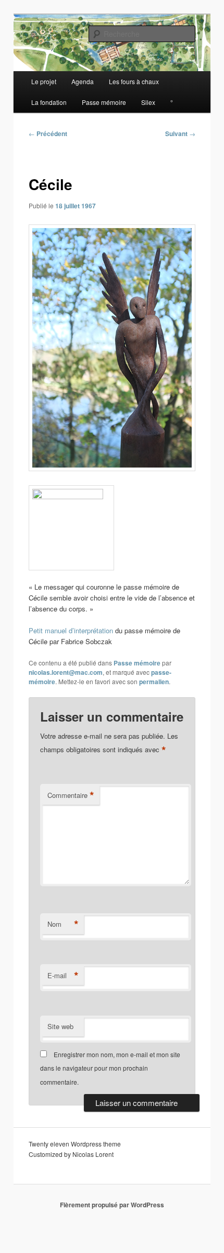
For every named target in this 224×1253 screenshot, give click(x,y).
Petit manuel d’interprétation (71, 630)
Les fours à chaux (134, 81)
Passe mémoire (104, 102)
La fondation (49, 102)
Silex (148, 102)
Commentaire (70, 795)
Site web (60, 1026)
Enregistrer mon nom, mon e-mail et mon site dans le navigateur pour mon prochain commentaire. (110, 1068)
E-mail (63, 975)
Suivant (180, 133)
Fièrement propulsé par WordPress (112, 1204)
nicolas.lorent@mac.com (66, 672)
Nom (63, 924)
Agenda (82, 81)
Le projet (43, 81)
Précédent (48, 133)
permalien (154, 681)
